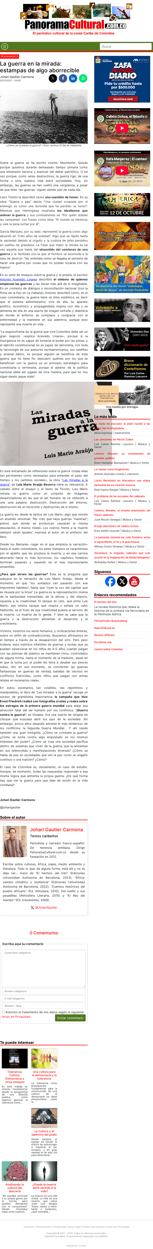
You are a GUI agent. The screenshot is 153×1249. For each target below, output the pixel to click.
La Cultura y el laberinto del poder (44, 1132)
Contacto (29, 1226)
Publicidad (60, 1226)
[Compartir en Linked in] (73, 78)
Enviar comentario (70, 1018)
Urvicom (82, 1246)
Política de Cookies (94, 1226)
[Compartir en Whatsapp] (83, 78)
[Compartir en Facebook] (63, 78)
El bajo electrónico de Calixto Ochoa (116, 526)
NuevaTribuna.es (104, 627)
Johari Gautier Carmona (17, 77)
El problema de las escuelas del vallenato (119, 496)
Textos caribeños (44, 836)
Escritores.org (102, 642)
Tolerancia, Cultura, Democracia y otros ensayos (14, 1077)
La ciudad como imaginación (111, 469)
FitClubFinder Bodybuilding (110, 620)
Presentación (44, 1226)
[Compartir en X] (53, 78)
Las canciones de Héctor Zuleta (113, 439)
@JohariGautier (46, 907)
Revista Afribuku (104, 635)
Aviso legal (74, 1226)
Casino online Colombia (108, 649)
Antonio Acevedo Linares (18, 279)
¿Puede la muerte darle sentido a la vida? (44, 1188)
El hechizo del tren (105, 601)
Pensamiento (9, 56)
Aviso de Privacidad (16, 1016)
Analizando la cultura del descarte (15, 1188)
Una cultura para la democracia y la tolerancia (44, 1075)
